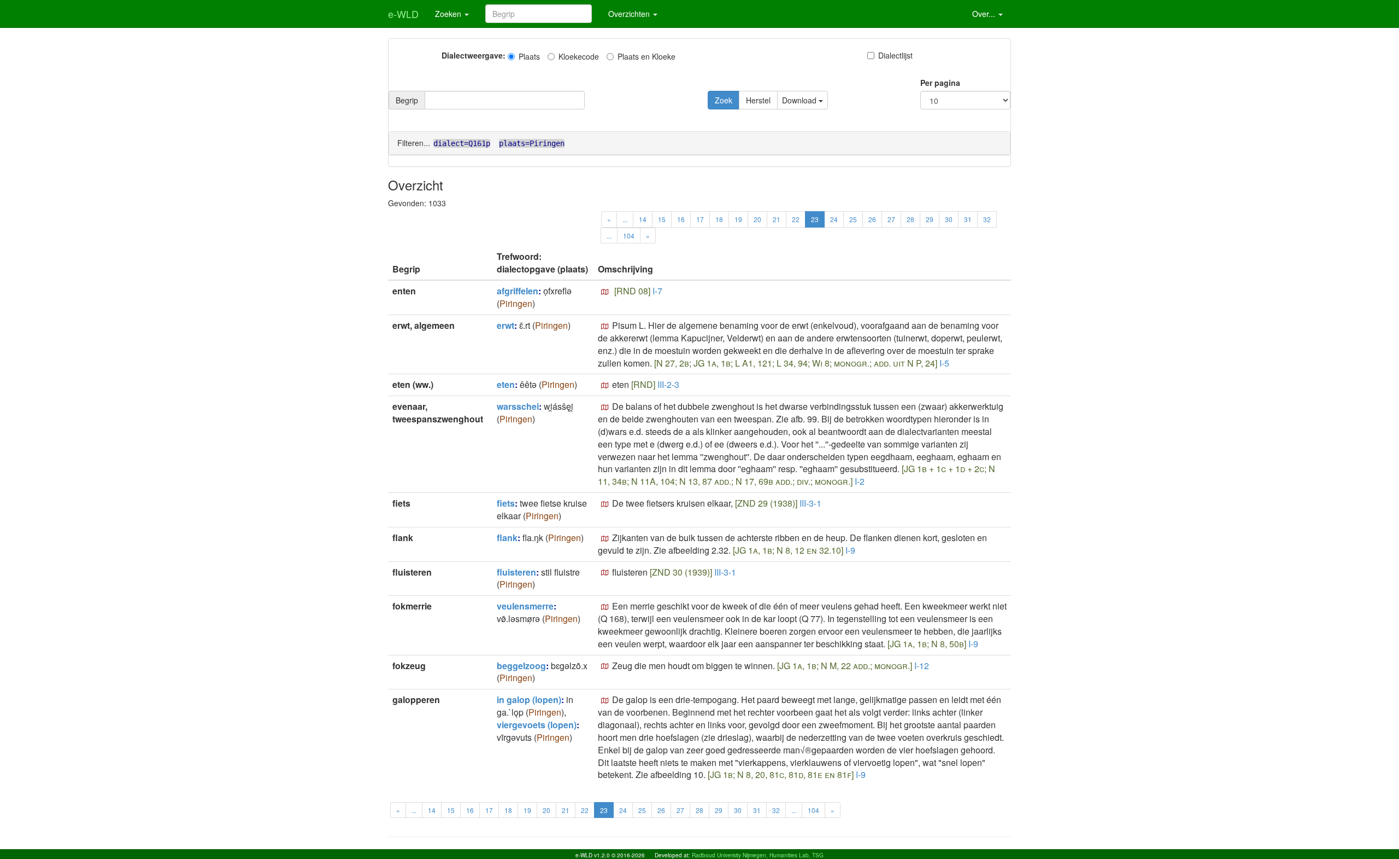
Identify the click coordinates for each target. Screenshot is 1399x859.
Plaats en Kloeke (646, 56)
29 (929, 219)
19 (738, 219)
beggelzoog (521, 665)
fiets (506, 503)
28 (910, 219)
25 (853, 219)
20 (757, 219)
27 (891, 219)
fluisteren (516, 572)
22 (796, 219)
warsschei (518, 406)
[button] (605, 292)
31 (968, 219)
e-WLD (403, 14)
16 (681, 219)
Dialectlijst (895, 55)
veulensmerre (525, 606)
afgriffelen (517, 291)
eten (506, 384)
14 (642, 219)
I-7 (657, 291)
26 (872, 219)
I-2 (860, 481)
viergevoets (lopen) (537, 724)
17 (700, 219)
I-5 (944, 363)
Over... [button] (984, 13)
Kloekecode (579, 56)
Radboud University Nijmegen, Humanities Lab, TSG (758, 855)
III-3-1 (810, 503)
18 (719, 219)
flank (507, 537)
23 (815, 219)
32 (987, 219)
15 (662, 219)
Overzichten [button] (630, 13)
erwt (505, 325)
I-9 (850, 550)
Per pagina (940, 82)
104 (628, 235)
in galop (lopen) (529, 699)
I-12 (921, 665)
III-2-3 (668, 384)
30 (949, 219)
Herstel (758, 100)
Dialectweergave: (473, 55)
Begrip (407, 100)
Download (800, 100)
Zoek (723, 100)
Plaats (529, 56)
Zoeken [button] (449, 13)
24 (834, 219)
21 (776, 219)
